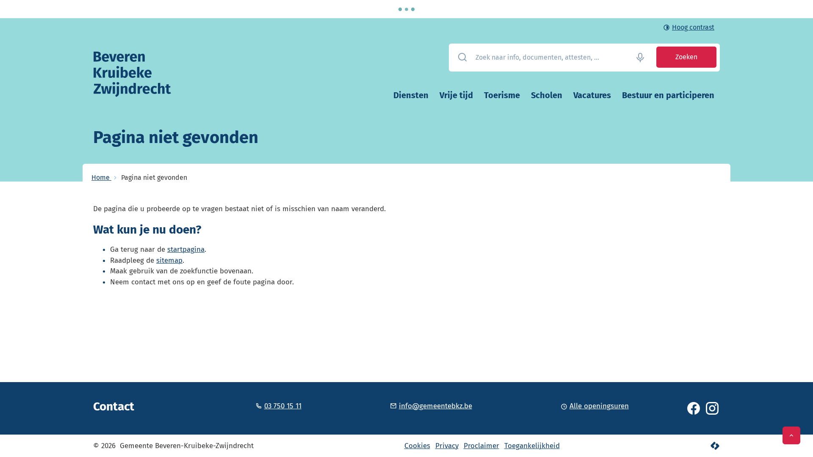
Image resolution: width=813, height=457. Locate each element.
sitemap (169, 260)
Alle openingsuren (599, 406)
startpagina (186, 249)
